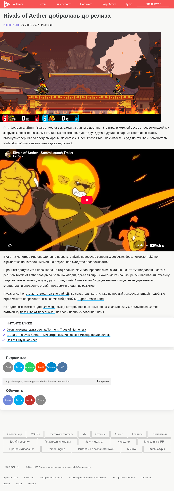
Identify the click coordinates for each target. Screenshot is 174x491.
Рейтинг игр (146, 477)
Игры (43, 4)
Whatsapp (29, 367)
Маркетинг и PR (154, 441)
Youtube (30, 400)
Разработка (109, 4)
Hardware (86, 4)
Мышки (131, 449)
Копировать (103, 380)
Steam (41, 400)
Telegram (51, 367)
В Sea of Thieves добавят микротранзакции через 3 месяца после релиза (58, 334)
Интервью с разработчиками (96, 449)
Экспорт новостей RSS (123, 477)
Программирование (21, 449)
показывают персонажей (37, 312)
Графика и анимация (58, 441)
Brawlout (49, 307)
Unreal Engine (56, 449)
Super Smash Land (90, 299)
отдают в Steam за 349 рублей (47, 293)
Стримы (100, 434)
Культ (129, 4)
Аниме (119, 434)
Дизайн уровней (20, 441)
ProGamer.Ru (11, 467)
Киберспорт (63, 4)
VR (84, 434)
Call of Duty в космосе (22, 340)
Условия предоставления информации (87, 477)
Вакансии (28, 477)
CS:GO (35, 434)
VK (62, 367)
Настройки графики (61, 434)
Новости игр (11, 24)
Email (8, 367)
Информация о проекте (51, 477)
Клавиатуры (157, 449)
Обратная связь (10, 477)
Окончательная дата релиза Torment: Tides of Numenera (46, 329)
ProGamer (17, 4)
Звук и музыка (94, 441)
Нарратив (123, 441)
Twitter (19, 367)
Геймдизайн (159, 434)
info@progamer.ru (82, 467)
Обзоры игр (14, 434)
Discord (8, 400)
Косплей (137, 434)
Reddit (41, 367)
